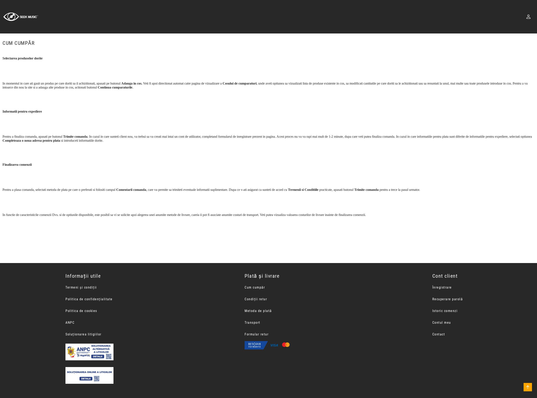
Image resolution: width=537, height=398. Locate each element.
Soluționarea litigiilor (83, 334)
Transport (252, 323)
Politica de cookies (81, 311)
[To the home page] (20, 17)
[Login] (528, 17)
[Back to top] (528, 387)
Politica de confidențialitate (89, 299)
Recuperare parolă (447, 299)
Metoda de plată (258, 311)
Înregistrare (442, 287)
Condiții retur (256, 299)
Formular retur (256, 334)
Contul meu (441, 323)
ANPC (69, 323)
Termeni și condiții (81, 287)
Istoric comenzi (445, 311)
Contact (438, 334)
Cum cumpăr (255, 287)
